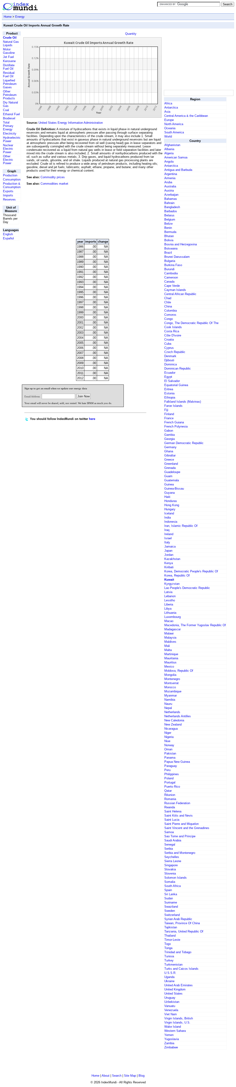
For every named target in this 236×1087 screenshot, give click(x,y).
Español (8, 238)
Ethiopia (169, 397)
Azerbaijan (171, 194)
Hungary (169, 509)
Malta (168, 650)
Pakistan (170, 753)
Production (10, 175)
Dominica (170, 364)
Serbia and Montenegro (179, 853)
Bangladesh (172, 207)
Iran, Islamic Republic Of (181, 526)
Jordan (168, 554)
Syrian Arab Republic (178, 919)
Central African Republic (180, 294)
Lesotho (169, 600)
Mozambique (172, 691)
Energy (20, 16)
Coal (6, 110)
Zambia (169, 1043)
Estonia (169, 393)
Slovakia (170, 869)
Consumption (12, 179)
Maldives (170, 641)
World (168, 136)
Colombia (170, 310)
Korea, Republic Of (177, 575)
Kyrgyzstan (172, 583)
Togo (167, 944)
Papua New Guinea (177, 761)
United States (173, 993)
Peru (167, 770)
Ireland (168, 534)
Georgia (169, 439)
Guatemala (171, 480)
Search (116, 1075)
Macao (168, 621)
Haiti (167, 497)
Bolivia (168, 240)
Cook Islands (173, 327)
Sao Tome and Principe (179, 836)
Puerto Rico (172, 786)
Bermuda (170, 232)
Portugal (169, 782)
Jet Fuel (8, 57)
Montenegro (172, 679)
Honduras (170, 501)
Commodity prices (53, 177)
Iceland (169, 513)
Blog (142, 1075)
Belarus (169, 215)
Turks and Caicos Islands (181, 968)
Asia (167, 111)
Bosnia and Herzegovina (180, 244)
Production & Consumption (12, 185)
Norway (169, 745)
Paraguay (170, 766)
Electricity (9, 133)
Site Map (130, 1075)
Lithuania (170, 612)
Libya (167, 608)
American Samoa (175, 157)
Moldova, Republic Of (178, 670)
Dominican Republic (177, 368)
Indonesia (170, 521)
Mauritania (171, 658)
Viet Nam (170, 1014)
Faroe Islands (173, 405)
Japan (168, 550)
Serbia (168, 848)
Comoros (170, 314)
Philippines (171, 774)
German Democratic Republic (184, 443)
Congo (168, 319)
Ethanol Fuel (11, 114)
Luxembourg (172, 617)
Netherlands (172, 712)
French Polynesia (176, 426)
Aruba (168, 182)
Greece (169, 459)
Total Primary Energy (8, 126)
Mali (167, 646)
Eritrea (168, 389)
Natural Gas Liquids (11, 43)
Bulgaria (169, 261)
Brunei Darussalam (177, 256)
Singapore (171, 865)
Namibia (169, 699)
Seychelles (171, 857)
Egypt (168, 377)
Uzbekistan (171, 1002)
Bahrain (169, 203)
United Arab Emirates (178, 985)
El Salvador (172, 381)
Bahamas (170, 199)
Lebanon (170, 596)
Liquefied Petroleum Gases (10, 84)
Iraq (166, 530)
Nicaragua (171, 728)
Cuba (167, 343)
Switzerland (172, 915)
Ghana (168, 451)
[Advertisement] (128, 204)
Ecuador (169, 372)
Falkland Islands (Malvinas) (182, 401)
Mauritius (170, 662)
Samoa (169, 832)
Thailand (170, 935)
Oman (168, 749)
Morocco (170, 687)
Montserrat (171, 683)
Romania (170, 799)
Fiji (166, 410)
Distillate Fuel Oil (9, 66)
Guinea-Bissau (174, 488)
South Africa (172, 886)
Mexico (169, 666)
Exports (8, 191)
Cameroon (171, 277)
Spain (168, 890)
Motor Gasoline (9, 51)
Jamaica (170, 546)
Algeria (169, 153)
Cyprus (169, 348)
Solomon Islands (175, 877)
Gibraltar (170, 455)
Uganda (169, 977)
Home (8, 16)
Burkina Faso (173, 265)
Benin (168, 227)
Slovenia (170, 873)
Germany (170, 447)
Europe (169, 120)
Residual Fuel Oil (9, 74)
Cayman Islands (175, 290)
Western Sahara (175, 1031)
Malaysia (170, 637)
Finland (169, 414)
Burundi (169, 269)
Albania (169, 149)
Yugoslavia (171, 1039)
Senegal (169, 844)
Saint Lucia (171, 819)
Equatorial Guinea (176, 385)
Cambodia (171, 273)
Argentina (170, 174)
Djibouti (169, 360)
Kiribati (169, 567)
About (105, 1075)
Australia (170, 186)
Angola (169, 161)
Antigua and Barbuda (178, 170)
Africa (168, 103)
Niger (167, 732)
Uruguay (169, 997)
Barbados (170, 211)
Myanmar (170, 695)
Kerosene (9, 61)
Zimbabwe (171, 1047)
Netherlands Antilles (177, 716)
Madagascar (172, 629)
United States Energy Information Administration (70, 122)
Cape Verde (172, 285)
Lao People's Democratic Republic (187, 588)
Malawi (169, 633)
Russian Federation (177, 803)
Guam (168, 476)
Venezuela (171, 1010)
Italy (167, 542)
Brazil (168, 252)
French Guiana (174, 422)
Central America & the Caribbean (186, 116)
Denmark (170, 356)
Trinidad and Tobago (177, 952)
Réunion (169, 795)
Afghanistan (172, 145)
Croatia (169, 339)
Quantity (130, 33)
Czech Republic (174, 352)
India (167, 517)
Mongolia (170, 675)
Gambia (169, 434)
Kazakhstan (172, 559)
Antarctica (171, 107)
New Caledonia (174, 720)
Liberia (168, 604)
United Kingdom (175, 989)
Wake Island (172, 1026)
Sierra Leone (172, 861)
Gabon (168, 430)
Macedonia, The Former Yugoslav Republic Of (195, 625)
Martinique (171, 654)
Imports (8, 195)
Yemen (169, 1035)
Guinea (169, 484)
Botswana (170, 248)
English (8, 234)
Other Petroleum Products (10, 95)
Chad (167, 298)
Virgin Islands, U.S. (177, 1022)
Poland (169, 778)
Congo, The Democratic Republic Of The (191, 323)
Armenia (169, 178)
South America (174, 132)
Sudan (168, 898)
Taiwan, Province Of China (182, 923)
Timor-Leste (172, 939)
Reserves (9, 199)
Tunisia (169, 956)
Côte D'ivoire (172, 335)
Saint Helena (172, 811)
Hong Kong (171, 505)
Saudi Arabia (172, 840)
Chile (167, 302)
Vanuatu (169, 1006)
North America (173, 124)
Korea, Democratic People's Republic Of (191, 571)
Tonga (168, 948)
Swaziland (171, 906)
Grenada (170, 468)
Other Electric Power (8, 160)
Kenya (168, 563)
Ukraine (169, 981)
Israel (168, 538)
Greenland (171, 463)
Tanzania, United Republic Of (183, 931)
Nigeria (169, 737)
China (168, 306)
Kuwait (169, 579)
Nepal (168, 708)
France (169, 418)
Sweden (169, 910)
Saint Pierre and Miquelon (181, 824)
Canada (169, 281)
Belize (168, 223)
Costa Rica (171, 331)
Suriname (170, 902)
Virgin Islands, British (178, 1018)
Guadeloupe (172, 472)
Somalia (169, 881)
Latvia (168, 592)
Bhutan (169, 236)
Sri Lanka (170, 894)
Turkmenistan (173, 964)
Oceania (169, 128)
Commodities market (54, 183)
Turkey (169, 960)
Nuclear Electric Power (8, 148)
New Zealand (173, 724)
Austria (169, 190)
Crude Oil (10, 37)
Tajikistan (170, 927)
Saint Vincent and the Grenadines (186, 828)
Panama (169, 757)
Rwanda (169, 807)
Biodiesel (9, 118)
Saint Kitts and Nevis (178, 815)
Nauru (168, 704)
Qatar (168, 790)
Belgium (169, 219)
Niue (167, 741)
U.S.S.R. (170, 973)
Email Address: (32, 396)
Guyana (169, 492)
